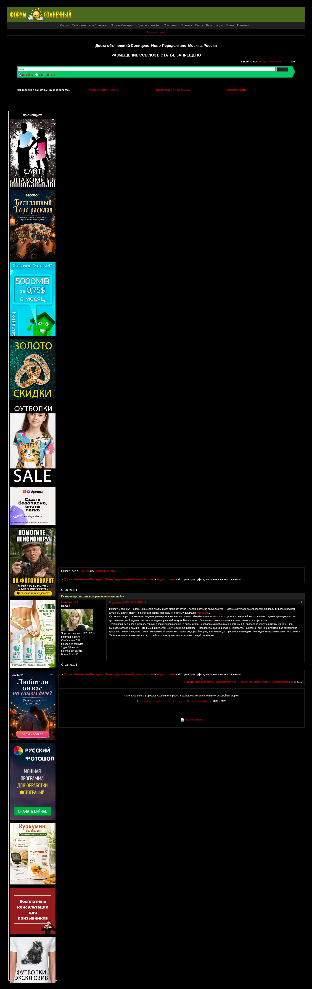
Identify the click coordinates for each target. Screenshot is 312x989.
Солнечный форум (175, 701)
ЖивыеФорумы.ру (282, 681)
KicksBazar (203, 612)
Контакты (243, 25)
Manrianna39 (69, 602)
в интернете (47, 74)
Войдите (85, 571)
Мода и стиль (165, 579)
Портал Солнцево (122, 25)
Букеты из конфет (149, 25)
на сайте (28, 74)
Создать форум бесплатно (254, 681)
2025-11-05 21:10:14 (134, 602)
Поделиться (116, 602)
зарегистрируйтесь (106, 571)
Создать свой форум (199, 701)
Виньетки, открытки (151, 701)
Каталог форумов (226, 681)
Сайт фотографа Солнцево (90, 25)
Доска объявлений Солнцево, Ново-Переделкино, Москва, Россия (108, 579)
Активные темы (156, 32)
